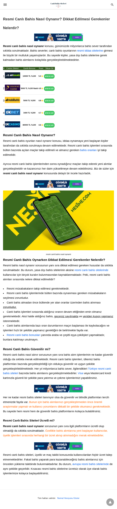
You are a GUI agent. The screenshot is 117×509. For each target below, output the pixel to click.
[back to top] (110, 502)
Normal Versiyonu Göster (68, 498)
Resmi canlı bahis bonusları (23, 335)
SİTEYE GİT (49, 76)
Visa (80, 373)
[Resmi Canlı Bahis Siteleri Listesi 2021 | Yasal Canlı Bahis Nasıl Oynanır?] (58, 5)
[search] (112, 4)
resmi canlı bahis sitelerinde (91, 270)
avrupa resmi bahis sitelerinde (90, 464)
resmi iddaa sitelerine (90, 50)
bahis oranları (88, 150)
